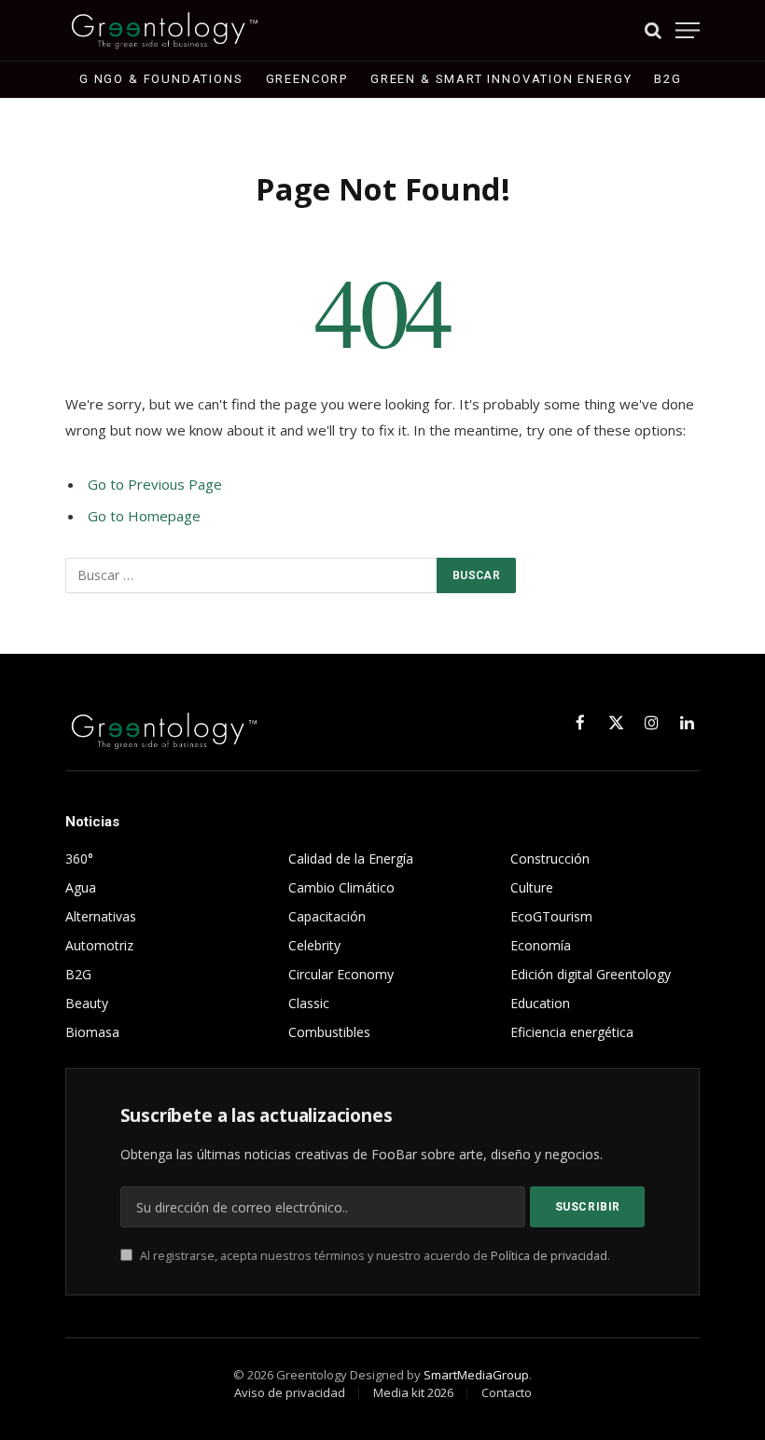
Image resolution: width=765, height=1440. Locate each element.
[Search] (653, 30)
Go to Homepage (144, 515)
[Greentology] (164, 30)
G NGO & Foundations (161, 79)
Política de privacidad (549, 1256)
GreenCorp (307, 79)
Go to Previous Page (155, 484)
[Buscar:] (251, 575)
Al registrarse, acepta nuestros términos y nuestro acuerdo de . (373, 1256)
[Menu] (687, 30)
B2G (667, 79)
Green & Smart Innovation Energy (501, 79)
